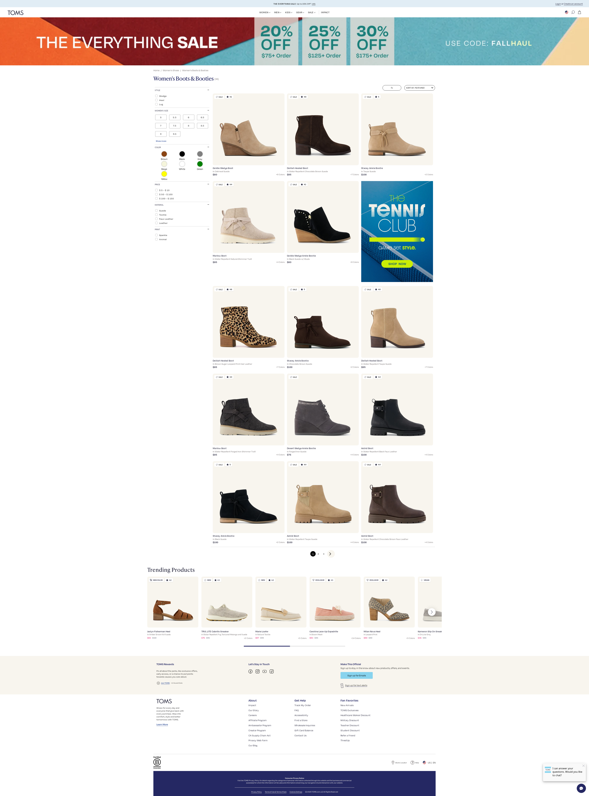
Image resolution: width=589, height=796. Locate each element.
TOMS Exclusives (350, 710)
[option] (182, 96)
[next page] (328, 554)
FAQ (296, 710)
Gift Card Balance (303, 730)
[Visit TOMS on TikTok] (272, 671)
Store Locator (401, 762)
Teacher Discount (350, 725)
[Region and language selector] (567, 12)
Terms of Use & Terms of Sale (276, 792)
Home (156, 70)
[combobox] (419, 87)
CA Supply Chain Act (259, 735)
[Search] (573, 12)
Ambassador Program (259, 725)
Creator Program (257, 730)
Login (558, 3)
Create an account (573, 3)
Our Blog (253, 745)
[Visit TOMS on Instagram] (258, 671)
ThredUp (345, 740)
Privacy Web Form (258, 740)
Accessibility (301, 715)
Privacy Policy (254, 780)
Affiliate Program (257, 720)
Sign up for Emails (356, 675)
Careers (252, 715)
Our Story (253, 710)
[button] (269, 12)
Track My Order (302, 705)
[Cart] (579, 12)
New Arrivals (347, 705)
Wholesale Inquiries (304, 725)
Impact (252, 705)
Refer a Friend (348, 735)
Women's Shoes (171, 70)
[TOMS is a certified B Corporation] (157, 762)
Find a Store (300, 720)
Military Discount (350, 720)
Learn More (162, 724)
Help (417, 762)
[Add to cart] (278, 161)
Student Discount (350, 730)
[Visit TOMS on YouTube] (265, 671)
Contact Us (300, 735)
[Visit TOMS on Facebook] (250, 671)
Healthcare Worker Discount (355, 715)
